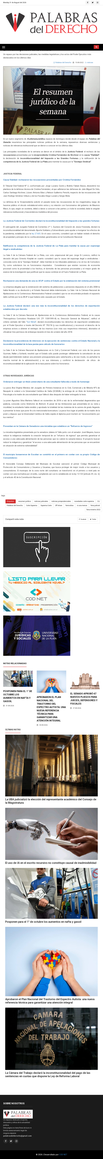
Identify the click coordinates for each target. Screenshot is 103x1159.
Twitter (94, 519)
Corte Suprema (31, 505)
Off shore (58, 505)
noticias (90, 62)
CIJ (98, 501)
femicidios (69, 505)
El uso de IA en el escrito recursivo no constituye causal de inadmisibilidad (50, 862)
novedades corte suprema (84, 501)
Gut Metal (31, 322)
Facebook (83, 519)
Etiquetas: (10, 501)
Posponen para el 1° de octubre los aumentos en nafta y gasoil (43, 921)
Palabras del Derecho (63, 62)
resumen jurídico (24, 501)
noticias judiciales (41, 501)
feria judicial (95, 505)
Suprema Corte (46, 505)
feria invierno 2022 (93, 510)
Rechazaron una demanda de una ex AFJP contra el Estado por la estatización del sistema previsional (51, 281)
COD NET (63, 1154)
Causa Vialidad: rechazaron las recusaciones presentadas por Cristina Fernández (42, 180)
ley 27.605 (36, 233)
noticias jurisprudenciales (61, 501)
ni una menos (82, 505)
